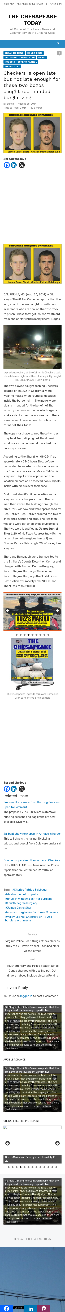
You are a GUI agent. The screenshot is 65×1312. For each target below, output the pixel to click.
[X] (22, 165)
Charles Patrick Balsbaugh (31, 889)
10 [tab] (44, 1167)
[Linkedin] (14, 165)
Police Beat (12, 66)
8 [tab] (44, 635)
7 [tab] (40, 635)
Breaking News (14, 53)
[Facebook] (7, 165)
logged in (26, 996)
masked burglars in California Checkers (32, 912)
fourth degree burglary (22, 903)
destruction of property (22, 894)
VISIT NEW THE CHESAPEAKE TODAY (23, 3)
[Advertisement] (32, 207)
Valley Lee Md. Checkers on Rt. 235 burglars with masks (28, 918)
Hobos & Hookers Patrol (21, 62)
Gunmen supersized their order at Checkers (31, 860)
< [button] (7, 610)
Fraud (42, 57)
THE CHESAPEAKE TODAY (32, 19)
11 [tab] (48, 1167)
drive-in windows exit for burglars (29, 898)
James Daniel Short (20, 907)
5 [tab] (32, 635)
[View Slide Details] (32, 1145)
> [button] (57, 610)
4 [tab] (28, 635)
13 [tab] (56, 1167)
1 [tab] (17, 635)
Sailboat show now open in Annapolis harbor (32, 833)
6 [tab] (36, 635)
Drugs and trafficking (20, 57)
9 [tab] (48, 635)
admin (10, 103)
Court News (35, 53)
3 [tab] (24, 635)
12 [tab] (52, 1167)
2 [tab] (20, 635)
